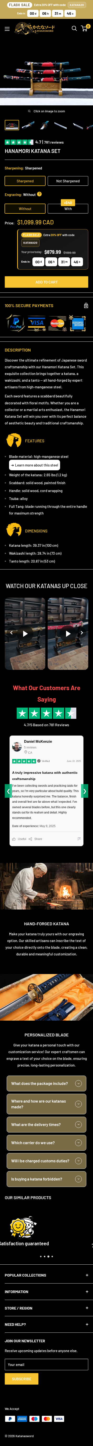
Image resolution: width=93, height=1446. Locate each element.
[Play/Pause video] (25, 634)
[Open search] (74, 28)
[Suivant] (81, 633)
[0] (84, 28)
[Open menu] (7, 29)
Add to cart (47, 282)
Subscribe (21, 1378)
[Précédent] (12, 633)
